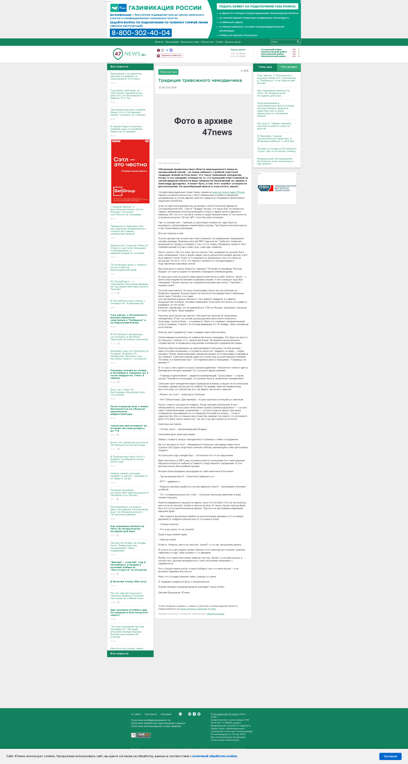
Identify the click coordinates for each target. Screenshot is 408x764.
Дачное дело (233, 42)
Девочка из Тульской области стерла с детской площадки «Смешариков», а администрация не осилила (129, 251)
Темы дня (265, 67)
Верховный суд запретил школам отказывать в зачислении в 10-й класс (126, 78)
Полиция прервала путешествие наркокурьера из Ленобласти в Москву (129, 494)
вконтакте (162, 50)
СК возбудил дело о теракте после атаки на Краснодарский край (128, 269)
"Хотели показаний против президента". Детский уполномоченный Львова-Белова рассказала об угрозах (127, 634)
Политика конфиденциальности (150, 720)
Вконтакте (189, 714)
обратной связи (215, 614)
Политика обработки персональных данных (158, 723)
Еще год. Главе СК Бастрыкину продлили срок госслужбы (127, 394)
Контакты (151, 714)
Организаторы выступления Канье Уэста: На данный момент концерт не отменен (128, 114)
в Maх (213, 609)
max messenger (170, 50)
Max (198, 714)
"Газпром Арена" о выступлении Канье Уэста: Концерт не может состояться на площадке (126, 213)
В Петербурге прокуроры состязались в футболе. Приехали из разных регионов (129, 339)
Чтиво (219, 42)
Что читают (289, 67)
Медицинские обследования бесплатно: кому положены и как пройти (275, 161)
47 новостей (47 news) (225, 714)
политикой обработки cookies (214, 756)
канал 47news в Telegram (193, 609)
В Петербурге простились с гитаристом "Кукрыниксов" (127, 304)
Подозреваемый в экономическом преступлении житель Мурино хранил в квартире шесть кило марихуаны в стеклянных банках (275, 109)
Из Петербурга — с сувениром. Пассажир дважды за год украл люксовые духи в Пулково (129, 287)
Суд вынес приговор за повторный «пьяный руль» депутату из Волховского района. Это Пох (126, 96)
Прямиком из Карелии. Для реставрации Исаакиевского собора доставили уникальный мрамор (128, 232)
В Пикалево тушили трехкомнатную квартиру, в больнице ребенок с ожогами (275, 138)
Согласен (390, 756)
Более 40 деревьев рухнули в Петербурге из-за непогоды (129, 445)
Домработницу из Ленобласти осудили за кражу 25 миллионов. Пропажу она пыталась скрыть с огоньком (129, 357)
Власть (159, 42)
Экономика (172, 42)
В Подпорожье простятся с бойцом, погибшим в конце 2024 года (127, 461)
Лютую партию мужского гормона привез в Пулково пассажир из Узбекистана (127, 597)
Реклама (166, 714)
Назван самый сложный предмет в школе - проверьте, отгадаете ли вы (129, 478)
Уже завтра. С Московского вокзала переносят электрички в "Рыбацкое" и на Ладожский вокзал (276, 79)
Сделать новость (171, 55)
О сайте (136, 714)
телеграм (166, 50)
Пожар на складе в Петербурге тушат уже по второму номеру (277, 150)
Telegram (194, 714)
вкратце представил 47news (229, 192)
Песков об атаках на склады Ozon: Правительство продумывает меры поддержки (128, 549)
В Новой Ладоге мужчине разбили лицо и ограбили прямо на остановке (126, 131)
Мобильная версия (158, 50)
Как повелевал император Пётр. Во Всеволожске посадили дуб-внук (273, 93)
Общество (207, 42)
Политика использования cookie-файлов (156, 726)
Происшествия (190, 42)
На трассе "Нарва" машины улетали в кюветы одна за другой (274, 126)
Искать (298, 42)
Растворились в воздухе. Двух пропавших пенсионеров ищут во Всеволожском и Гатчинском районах (129, 513)
